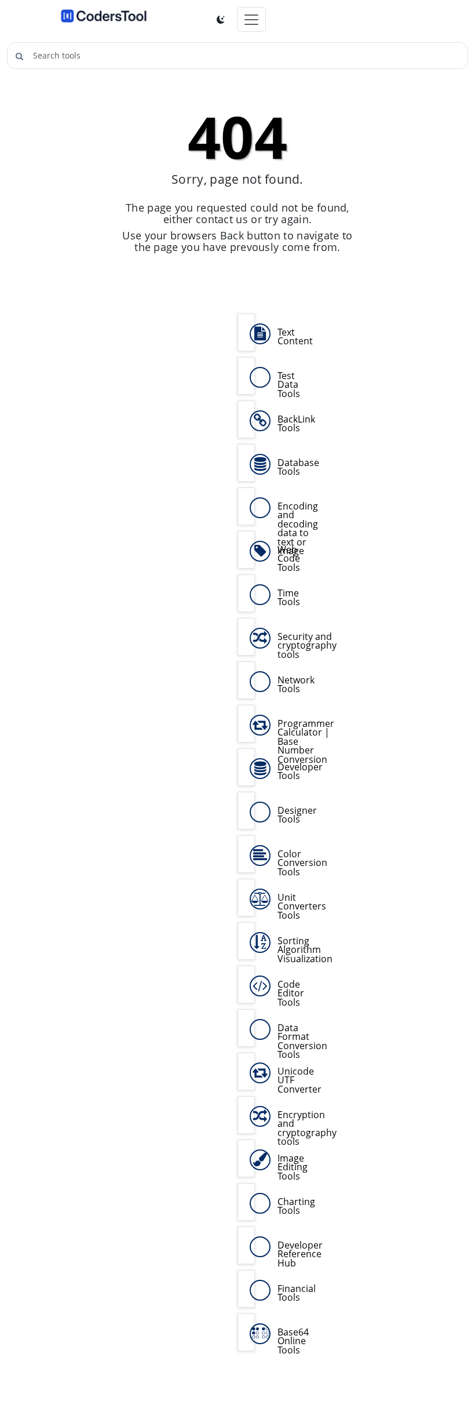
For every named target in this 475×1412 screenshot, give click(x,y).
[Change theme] (220, 19)
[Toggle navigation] (251, 19)
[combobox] (237, 55)
